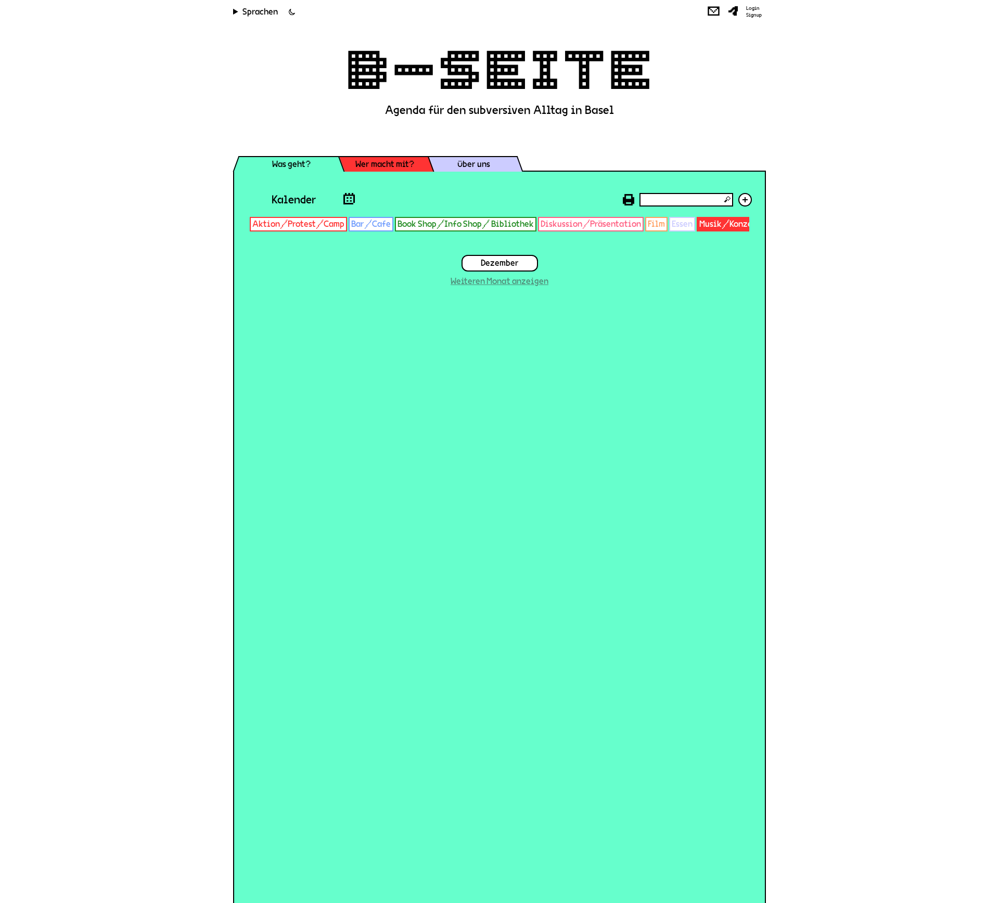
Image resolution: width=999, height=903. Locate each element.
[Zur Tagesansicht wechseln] (349, 198)
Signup (754, 15)
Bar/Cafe (371, 224)
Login (753, 8)
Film (656, 224)
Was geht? (291, 164)
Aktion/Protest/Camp (298, 224)
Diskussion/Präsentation (591, 224)
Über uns (473, 164)
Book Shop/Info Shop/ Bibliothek (466, 224)
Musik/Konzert (729, 224)
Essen (682, 224)
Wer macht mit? (384, 164)
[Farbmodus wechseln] (292, 12)
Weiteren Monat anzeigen (499, 281)
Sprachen (260, 11)
